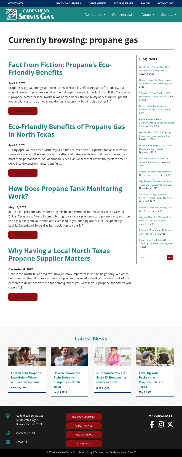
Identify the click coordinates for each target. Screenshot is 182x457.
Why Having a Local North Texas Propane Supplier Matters (59, 254)
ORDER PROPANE (83, 425)
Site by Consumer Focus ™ (123, 452)
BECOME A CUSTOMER (69, 3)
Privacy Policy (86, 452)
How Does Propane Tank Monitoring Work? (65, 192)
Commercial (122, 14)
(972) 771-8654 (15, 3)
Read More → (23, 111)
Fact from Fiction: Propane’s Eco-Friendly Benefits (59, 68)
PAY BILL (146, 3)
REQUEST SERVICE (124, 3)
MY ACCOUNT (166, 3)
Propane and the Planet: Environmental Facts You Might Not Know (156, 123)
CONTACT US (83, 443)
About (146, 14)
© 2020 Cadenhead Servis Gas (61, 452)
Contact (167, 14)
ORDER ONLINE (98, 3)
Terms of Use (101, 452)
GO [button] (170, 257)
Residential (94, 14)
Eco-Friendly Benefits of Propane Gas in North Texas (66, 130)
